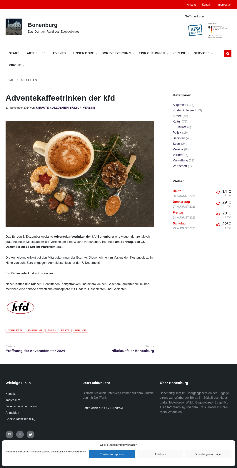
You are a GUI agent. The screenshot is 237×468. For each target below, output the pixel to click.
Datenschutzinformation (21, 406)
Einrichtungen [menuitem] (152, 53)
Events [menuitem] (59, 53)
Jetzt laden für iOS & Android (103, 408)
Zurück (10, 346)
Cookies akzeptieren (112, 454)
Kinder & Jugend (184, 110)
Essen (51, 330)
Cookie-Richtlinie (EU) (20, 419)
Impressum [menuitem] (224, 4)
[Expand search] (227, 53)
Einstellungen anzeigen (208, 454)
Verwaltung (180, 160)
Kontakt (11, 393)
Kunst (182, 127)
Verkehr (178, 155)
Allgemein (60, 107)
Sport (176, 143)
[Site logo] (14, 34)
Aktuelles (29, 80)
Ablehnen (160, 454)
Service (80, 330)
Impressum (13, 400)
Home (10, 80)
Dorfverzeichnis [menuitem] (116, 53)
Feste (65, 330)
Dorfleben (15, 330)
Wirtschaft (180, 166)
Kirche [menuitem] (15, 65)
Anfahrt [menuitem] (191, 4)
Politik (177, 132)
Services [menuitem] (202, 53)
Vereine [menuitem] (179, 53)
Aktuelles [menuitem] (36, 53)
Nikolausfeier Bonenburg (132, 351)
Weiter (150, 346)
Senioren (179, 138)
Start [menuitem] (14, 53)
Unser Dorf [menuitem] (83, 53)
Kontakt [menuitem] (206, 4)
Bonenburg (42, 25)
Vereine (89, 107)
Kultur (75, 107)
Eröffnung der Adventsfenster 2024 (35, 351)
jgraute (42, 107)
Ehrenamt (35, 330)
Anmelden (12, 412)
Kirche (177, 116)
